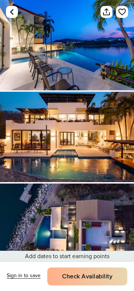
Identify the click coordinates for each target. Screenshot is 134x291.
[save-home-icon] (118, 12)
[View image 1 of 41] (67, 45)
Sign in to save (24, 275)
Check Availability (87, 276)
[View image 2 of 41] (67, 137)
